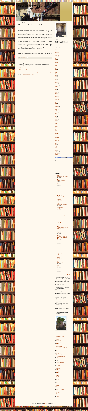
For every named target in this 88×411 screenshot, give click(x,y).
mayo (56, 59)
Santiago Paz (59, 222)
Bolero (58, 241)
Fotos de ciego (58, 342)
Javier (58, 248)
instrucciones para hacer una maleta (62, 176)
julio (56, 58)
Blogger (55, 403)
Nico (57, 350)
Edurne (58, 179)
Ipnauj (58, 226)
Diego (57, 373)
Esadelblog (59, 199)
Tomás (57, 396)
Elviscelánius (58, 340)
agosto (56, 56)
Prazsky (57, 393)
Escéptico (58, 378)
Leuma (57, 385)
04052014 (58, 215)
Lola (57, 273)
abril (56, 61)
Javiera (57, 344)
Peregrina (58, 392)
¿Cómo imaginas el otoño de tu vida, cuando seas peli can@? (63, 228)
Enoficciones (59, 232)
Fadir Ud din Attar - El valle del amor (63, 196)
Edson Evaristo (59, 195)
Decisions (58, 187)
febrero (56, 62)
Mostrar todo (68, 274)
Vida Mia (58, 254)
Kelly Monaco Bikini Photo (61, 242)
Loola (57, 388)
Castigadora (59, 190)
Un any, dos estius (59, 262)
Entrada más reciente (21, 72)
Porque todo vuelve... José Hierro (62, 270)
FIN (57, 266)
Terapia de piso (59, 218)
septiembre (57, 55)
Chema (58, 265)
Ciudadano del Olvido (60, 336)
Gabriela (57, 343)
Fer (57, 231)
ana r (57, 366)
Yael (57, 357)
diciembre (57, 51)
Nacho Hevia (59, 235)
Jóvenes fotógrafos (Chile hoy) (61, 347)
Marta (58, 261)
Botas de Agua (58, 369)
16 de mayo (58, 208)
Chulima (58, 257)
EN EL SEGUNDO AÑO (61, 180)
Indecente (58, 219)
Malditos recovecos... (30, 6)
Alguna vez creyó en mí (60, 246)
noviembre (57, 52)
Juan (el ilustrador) (59, 346)
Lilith (58, 269)
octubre (56, 53)
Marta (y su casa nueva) (60, 389)
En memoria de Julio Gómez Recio (62, 184)
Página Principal (35, 72)
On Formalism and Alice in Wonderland (61, 250)
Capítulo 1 (58, 223)
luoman (45, 403)
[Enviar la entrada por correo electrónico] (27, 57)
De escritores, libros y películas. (62, 204)
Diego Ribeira (59, 245)
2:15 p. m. (21, 67)
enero (56, 49)
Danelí (57, 339)
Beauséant (21, 63)
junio (56, 75)
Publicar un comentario (23, 69)
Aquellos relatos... (60, 253)
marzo (56, 78)
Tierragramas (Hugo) (60, 354)
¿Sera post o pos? (59, 258)
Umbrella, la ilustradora (60, 356)
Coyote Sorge (58, 337)
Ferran (58, 187)
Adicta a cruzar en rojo (60, 362)
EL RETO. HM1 (59, 200)
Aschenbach (58, 334)
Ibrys (57, 183)
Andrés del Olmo (60, 211)
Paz (57, 390)
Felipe (57, 379)
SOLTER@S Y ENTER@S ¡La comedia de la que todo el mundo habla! (62, 237)
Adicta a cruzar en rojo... (61, 215)
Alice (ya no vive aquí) (60, 364)
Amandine (58, 365)
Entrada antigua (48, 72)
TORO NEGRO (59, 212)
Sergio (58, 203)
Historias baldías (60, 207)
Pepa (57, 351)
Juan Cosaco (58, 383)
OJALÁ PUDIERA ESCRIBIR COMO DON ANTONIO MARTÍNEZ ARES (63, 192)
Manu (57, 349)
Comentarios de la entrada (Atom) (28, 74)
